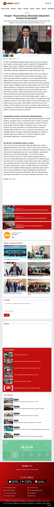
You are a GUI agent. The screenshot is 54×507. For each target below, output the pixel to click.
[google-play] (27, 481)
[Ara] (48, 3)
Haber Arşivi (32, 495)
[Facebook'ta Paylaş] (4, 56)
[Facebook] (22, 477)
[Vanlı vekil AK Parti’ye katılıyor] (15, 268)
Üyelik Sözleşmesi (30, 501)
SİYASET (25, 8)
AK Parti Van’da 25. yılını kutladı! (35, 276)
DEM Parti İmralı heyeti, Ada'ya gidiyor (13, 293)
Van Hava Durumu (34, 487)
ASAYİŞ (16, 399)
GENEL (20, 8)
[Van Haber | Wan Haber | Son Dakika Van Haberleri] (11, 3)
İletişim (47, 501)
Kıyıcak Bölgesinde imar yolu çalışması (26, 415)
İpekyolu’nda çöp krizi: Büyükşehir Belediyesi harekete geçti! (32, 429)
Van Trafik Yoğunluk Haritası (35, 490)
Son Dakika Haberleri (10, 495)
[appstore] (14, 481)
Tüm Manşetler (32, 493)
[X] (24, 477)
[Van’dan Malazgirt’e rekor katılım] (15, 252)
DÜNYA (44, 8)
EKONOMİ (51, 8)
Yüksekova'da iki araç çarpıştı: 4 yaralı (26, 401)
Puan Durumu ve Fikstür (10, 493)
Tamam (49, 505)
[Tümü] (49, 395)
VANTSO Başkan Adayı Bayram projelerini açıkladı (29, 408)
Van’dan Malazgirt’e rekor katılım (11, 259)
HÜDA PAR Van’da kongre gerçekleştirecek (38, 259)
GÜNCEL (13, 8)
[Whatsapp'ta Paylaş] (9, 56)
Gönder (7, 315)
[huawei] (40, 481)
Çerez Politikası (14, 501)
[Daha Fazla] (12, 56)
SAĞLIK (38, 8)
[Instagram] (27, 477)
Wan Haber (7, 58)
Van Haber (16, 406)
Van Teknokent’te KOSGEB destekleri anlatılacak (28, 436)
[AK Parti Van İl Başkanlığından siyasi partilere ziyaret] (39, 285)
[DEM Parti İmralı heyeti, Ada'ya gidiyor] (15, 285)
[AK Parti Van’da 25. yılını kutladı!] (39, 268)
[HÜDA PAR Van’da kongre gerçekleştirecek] (39, 252)
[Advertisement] (27, 335)
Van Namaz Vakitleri (10, 490)
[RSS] (32, 477)
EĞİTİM (32, 8)
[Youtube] (29, 477)
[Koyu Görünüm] (46, 3)
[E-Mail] (13, 237)
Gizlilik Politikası (22, 501)
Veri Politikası (39, 501)
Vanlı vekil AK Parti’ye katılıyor (11, 276)
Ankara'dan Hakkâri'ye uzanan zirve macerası (28, 422)
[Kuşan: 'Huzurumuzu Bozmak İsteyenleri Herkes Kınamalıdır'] (27, 39)
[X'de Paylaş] (6, 56)
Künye (43, 501)
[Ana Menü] (50, 3)
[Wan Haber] (7, 235)
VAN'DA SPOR (5, 8)
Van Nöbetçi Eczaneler (11, 487)
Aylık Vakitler (7, 459)
